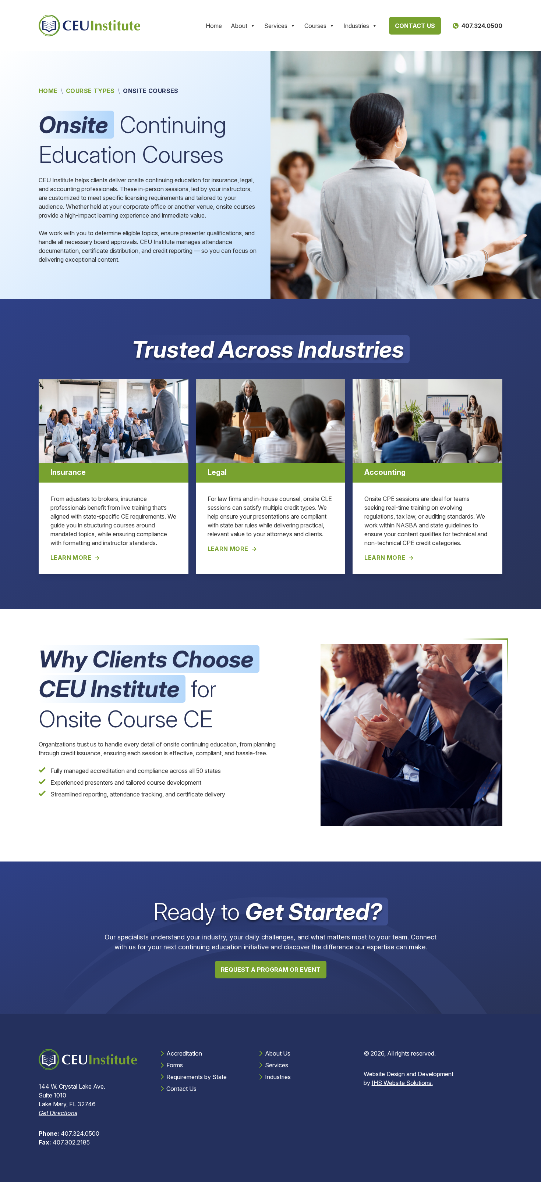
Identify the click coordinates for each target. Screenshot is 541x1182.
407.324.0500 (69, 1133)
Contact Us (415, 25)
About (239, 25)
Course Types (90, 90)
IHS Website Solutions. (402, 1082)
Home (214, 25)
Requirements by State (196, 1077)
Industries (356, 25)
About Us (277, 1053)
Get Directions (58, 1113)
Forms (174, 1065)
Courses (315, 25)
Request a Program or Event (271, 969)
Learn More (70, 557)
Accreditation (184, 1053)
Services (275, 25)
